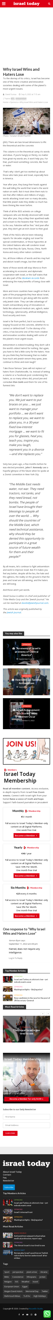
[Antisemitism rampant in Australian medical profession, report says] (8, 1235)
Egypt (24, 1286)
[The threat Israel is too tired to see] (8, 1244)
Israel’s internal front (23, 1212)
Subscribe (8, 1187)
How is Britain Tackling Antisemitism (28, 681)
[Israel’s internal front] (8, 1211)
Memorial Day (32, 1291)
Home (5, 102)
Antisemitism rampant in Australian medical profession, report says (29, 1237)
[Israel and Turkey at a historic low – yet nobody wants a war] (8, 979)
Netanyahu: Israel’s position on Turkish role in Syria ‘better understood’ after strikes (31, 1255)
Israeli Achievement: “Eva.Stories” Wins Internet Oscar (28, 713)
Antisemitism (20, 98)
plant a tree (32, 1272)
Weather (25, 1281)
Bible (6, 1277)
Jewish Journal (14, 612)
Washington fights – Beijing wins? (28, 989)
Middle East (19, 1250)
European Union (11, 1286)
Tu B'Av (27, 1296)
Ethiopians (31, 1277)
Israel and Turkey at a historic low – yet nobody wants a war (31, 980)
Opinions (14, 102)
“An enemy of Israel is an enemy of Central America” (27, 652)
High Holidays (40, 1296)
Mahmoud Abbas (12, 1296)
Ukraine (43, 1272)
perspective (18, 1272)
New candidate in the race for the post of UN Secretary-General (32, 999)
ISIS (16, 1281)
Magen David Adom (13, 1291)
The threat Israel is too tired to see (26, 1032)
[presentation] (43, 1014)
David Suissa (10, 94)
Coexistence (17, 1277)
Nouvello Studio (36, 1308)
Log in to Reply (15, 958)
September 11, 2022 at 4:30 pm (23, 944)
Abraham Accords (30, 278)
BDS (13, 98)
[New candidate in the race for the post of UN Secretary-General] (8, 997)
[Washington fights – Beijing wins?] (8, 988)
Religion (8, 1281)
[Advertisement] (26, 37)
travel (35, 1281)
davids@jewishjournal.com (34, 603)
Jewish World (20, 1233)
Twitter (45, 1291)
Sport (6, 1272)
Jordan (42, 1277)
